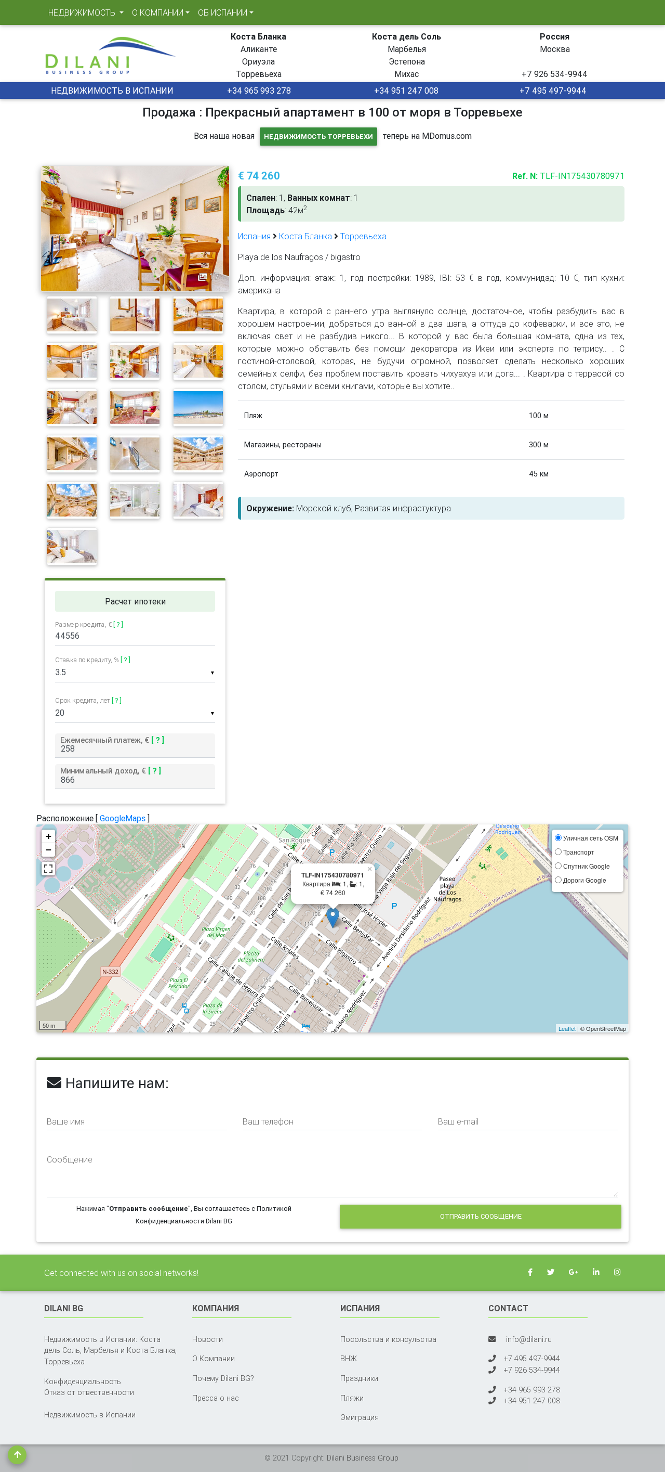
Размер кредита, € (89, 625)
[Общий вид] (72, 314)
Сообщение (69, 1159)
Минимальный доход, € (110, 771)
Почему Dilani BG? (223, 1378)
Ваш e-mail (458, 1121)
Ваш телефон (268, 1121)
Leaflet (567, 1028)
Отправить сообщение (481, 1216)
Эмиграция (359, 1417)
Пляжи (352, 1398)
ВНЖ (348, 1358)
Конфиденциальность (82, 1381)
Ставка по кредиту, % (92, 659)
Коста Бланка (305, 236)
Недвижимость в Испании (90, 1414)
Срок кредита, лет (88, 700)
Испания (254, 236)
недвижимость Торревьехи (318, 136)
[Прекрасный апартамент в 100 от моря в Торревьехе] (135, 228)
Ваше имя (66, 1121)
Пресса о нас (215, 1398)
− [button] (48, 849)
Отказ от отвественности (89, 1392)
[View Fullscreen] (48, 868)
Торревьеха (363, 236)
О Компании (213, 1358)
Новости (207, 1339)
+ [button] (48, 836)
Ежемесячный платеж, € (112, 739)
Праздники (359, 1378)
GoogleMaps (122, 818)
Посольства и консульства (388, 1339)
